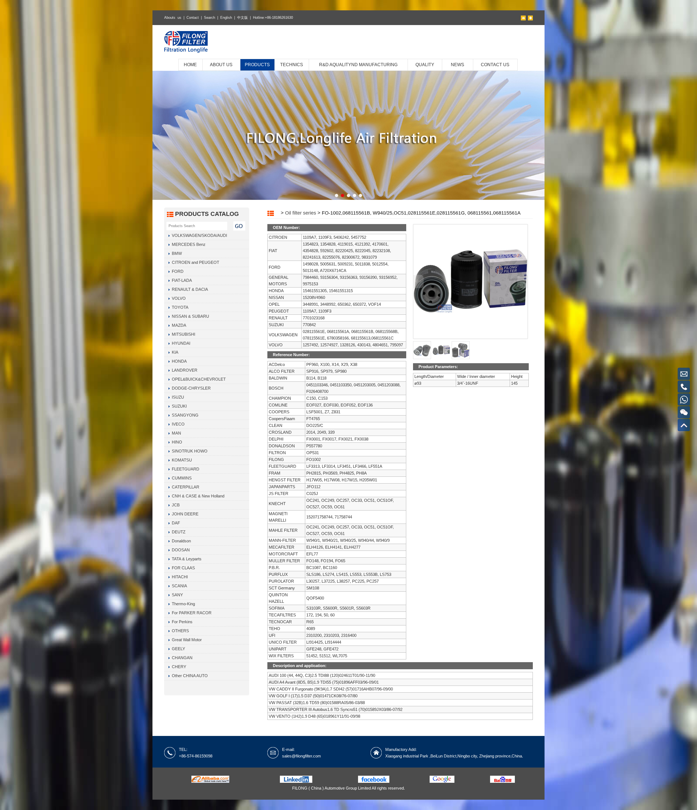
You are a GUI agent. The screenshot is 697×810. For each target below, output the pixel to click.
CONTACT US (495, 64)
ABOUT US (221, 64)
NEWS (457, 64)
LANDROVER (183, 370)
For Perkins (181, 621)
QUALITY (424, 64)
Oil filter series (300, 213)
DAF (175, 523)
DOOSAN (180, 550)
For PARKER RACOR (191, 612)
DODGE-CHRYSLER (190, 388)
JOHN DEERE (184, 514)
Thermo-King (182, 603)
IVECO (177, 424)
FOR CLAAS (182, 568)
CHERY (178, 666)
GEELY (177, 648)
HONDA (178, 361)
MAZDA (178, 325)
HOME (190, 64)
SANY (176, 594)
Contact (193, 18)
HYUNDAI (180, 343)
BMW (176, 253)
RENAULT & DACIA (189, 289)
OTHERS (179, 630)
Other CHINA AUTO (189, 675)
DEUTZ (177, 532)
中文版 (242, 18)
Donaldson (180, 541)
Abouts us (172, 18)
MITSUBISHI (182, 334)
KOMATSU (181, 460)
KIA (174, 352)
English (226, 18)
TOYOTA (179, 307)
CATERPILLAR (184, 487)
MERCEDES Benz (188, 244)
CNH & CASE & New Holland (197, 496)
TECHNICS (291, 64)
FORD (177, 271)
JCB (175, 505)
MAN (175, 433)
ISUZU (177, 397)
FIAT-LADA (181, 280)
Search (209, 18)
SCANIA (178, 585)
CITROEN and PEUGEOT (194, 262)
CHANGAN (181, 657)
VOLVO (178, 298)
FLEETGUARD (184, 469)
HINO (176, 442)
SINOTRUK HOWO (188, 451)
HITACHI (179, 576)
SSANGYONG (184, 415)
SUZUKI (178, 406)
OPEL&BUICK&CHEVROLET (198, 379)
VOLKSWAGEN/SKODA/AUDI (198, 235)
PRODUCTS (257, 64)
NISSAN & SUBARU (189, 316)
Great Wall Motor (186, 639)
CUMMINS (181, 478)
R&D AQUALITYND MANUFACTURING (358, 64)
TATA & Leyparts (185, 559)
